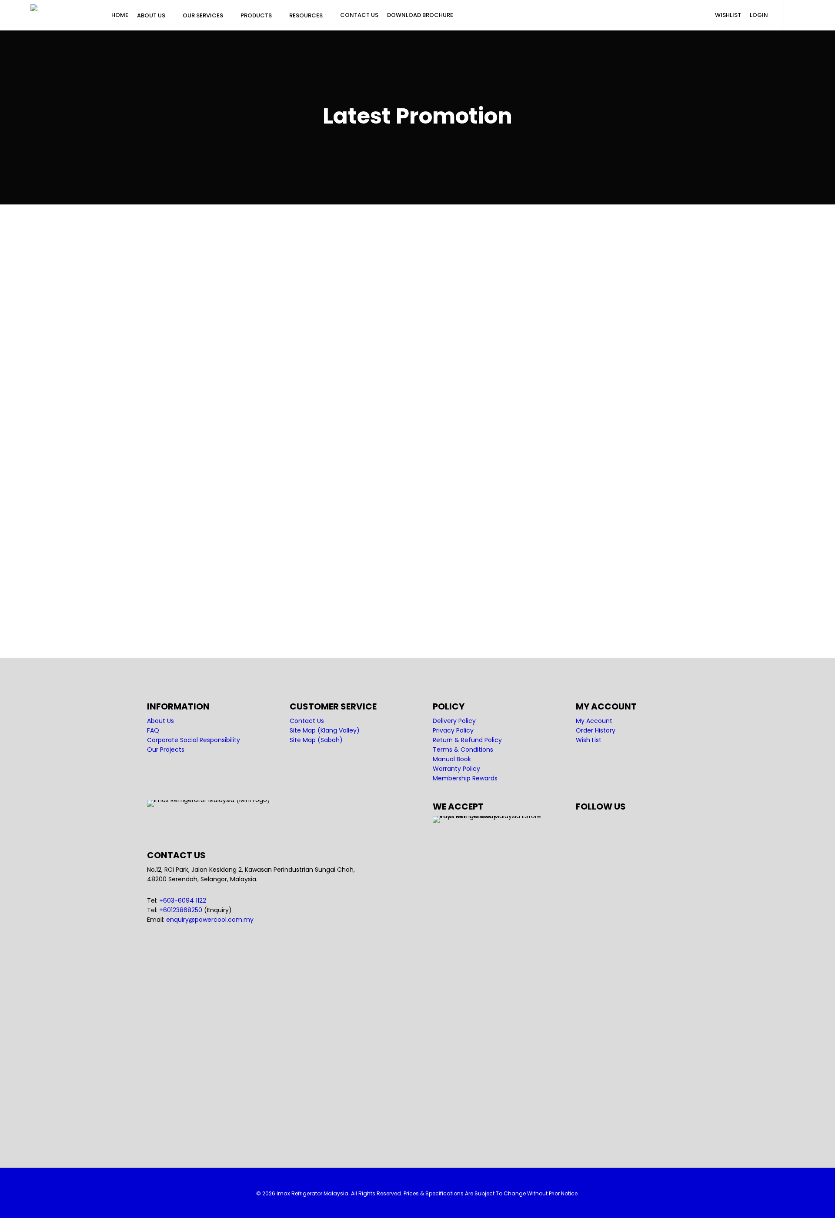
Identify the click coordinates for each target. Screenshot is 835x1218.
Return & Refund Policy (467, 740)
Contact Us (307, 720)
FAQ (153, 730)
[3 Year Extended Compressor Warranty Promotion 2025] (231, 470)
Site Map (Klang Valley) (325, 730)
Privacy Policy (453, 730)
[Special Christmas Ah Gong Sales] (231, 371)
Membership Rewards (465, 778)
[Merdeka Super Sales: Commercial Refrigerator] (231, 582)
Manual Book (452, 759)
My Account (594, 720)
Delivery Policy (454, 720)
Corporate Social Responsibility (193, 740)
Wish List (588, 740)
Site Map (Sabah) (316, 740)
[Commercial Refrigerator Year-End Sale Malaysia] (231, 274)
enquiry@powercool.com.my (210, 919)
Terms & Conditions (463, 749)
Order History (595, 730)
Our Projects (165, 749)
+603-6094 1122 (182, 900)
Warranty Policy (456, 768)
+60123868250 (180, 910)
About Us (160, 720)
